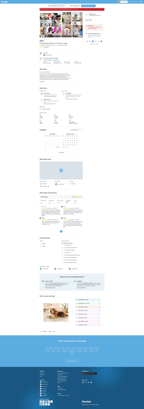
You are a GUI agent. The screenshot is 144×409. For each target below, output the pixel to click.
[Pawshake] (4, 2)
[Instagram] (88, 382)
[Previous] (59, 231)
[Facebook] (83, 382)
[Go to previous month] (46, 134)
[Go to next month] (77, 134)
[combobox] (76, 130)
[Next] (64, 231)
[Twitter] (86, 382)
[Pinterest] (91, 382)
